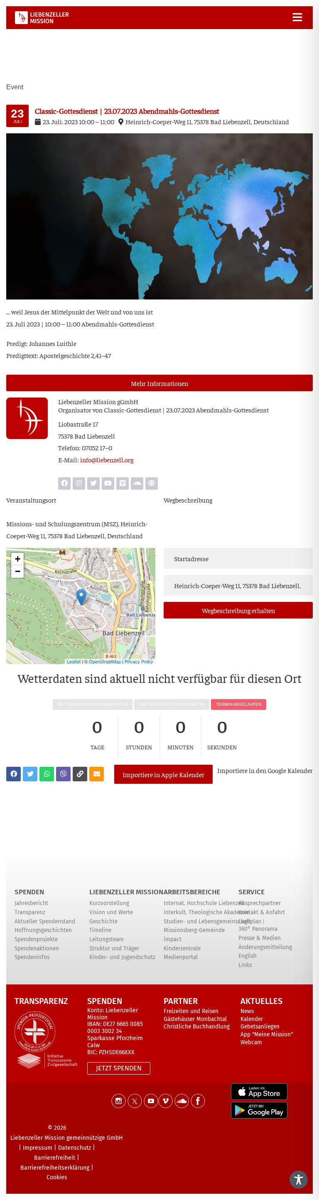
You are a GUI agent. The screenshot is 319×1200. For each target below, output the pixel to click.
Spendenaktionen (37, 948)
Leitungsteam (106, 939)
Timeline (100, 930)
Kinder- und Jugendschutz (122, 957)
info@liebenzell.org (106, 459)
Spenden (29, 892)
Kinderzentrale (182, 948)
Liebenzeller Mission (126, 892)
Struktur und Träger (114, 948)
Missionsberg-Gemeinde (194, 930)
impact (173, 939)
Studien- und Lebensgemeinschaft (207, 921)
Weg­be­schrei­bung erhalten (238, 610)
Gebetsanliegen (260, 1026)
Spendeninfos (32, 957)
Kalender (251, 1019)
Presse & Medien (259, 938)
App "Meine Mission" (266, 1034)
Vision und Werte (111, 912)
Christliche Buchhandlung (197, 1026)
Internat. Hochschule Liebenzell (204, 903)
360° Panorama (257, 929)
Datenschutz (74, 1147)
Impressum (37, 1147)
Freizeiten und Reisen (191, 1011)
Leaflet (74, 661)
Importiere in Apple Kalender (163, 774)
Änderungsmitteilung (265, 947)
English (247, 956)
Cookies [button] (57, 1177)
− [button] (17, 571)
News (247, 1011)
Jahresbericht (31, 903)
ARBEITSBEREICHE (192, 892)
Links (245, 965)
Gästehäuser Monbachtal (195, 1019)
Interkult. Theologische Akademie (206, 912)
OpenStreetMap (105, 661)
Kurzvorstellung (109, 903)
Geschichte (103, 921)
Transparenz (30, 912)
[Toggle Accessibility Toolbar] (299, 1180)
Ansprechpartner (259, 903)
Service (251, 892)
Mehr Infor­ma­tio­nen (159, 383)
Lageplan (249, 921)
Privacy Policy (139, 661)
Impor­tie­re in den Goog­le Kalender (265, 770)
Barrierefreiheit (54, 1157)
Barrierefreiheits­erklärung (54, 1167)
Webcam (251, 1042)
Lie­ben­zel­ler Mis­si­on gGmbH (98, 401)
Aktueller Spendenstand (45, 921)
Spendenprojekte (36, 939)
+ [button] (17, 559)
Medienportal (181, 957)
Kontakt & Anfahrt (261, 912)
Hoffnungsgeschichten (43, 930)
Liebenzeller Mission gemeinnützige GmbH (66, 1137)
